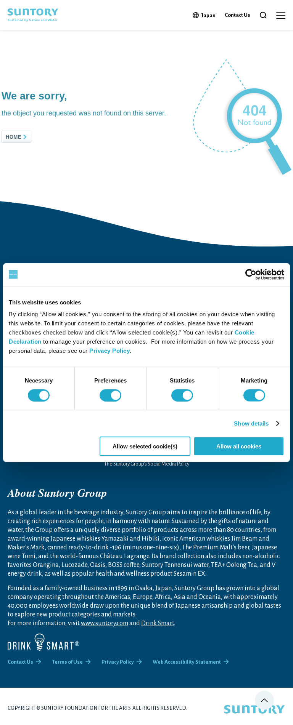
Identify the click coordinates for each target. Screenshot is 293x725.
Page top (264, 700)
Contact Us (237, 15)
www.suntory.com (104, 623)
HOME (29, 137)
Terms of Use (67, 662)
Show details (251, 423)
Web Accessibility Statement (187, 662)
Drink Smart (157, 623)
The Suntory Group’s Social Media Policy (146, 464)
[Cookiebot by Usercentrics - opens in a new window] (250, 274)
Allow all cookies (238, 446)
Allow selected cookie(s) (145, 446)
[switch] (110, 395)
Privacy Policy (109, 350)
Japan (208, 15)
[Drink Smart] (43, 642)
